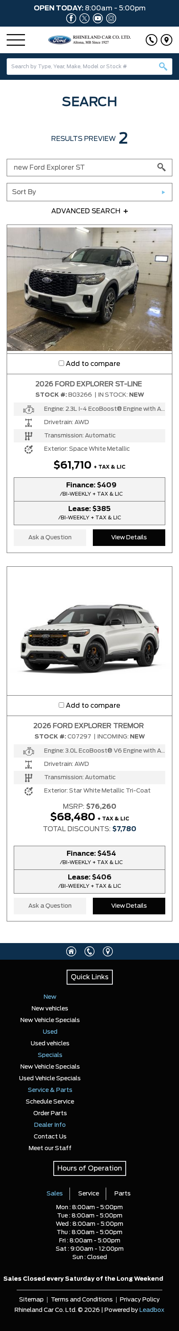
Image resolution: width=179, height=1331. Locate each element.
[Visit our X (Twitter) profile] (83, 18)
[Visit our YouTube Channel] (96, 18)
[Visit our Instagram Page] (109, 18)
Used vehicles (50, 1044)
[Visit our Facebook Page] (69, 18)
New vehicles (50, 1009)
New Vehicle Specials (50, 1020)
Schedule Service (50, 1102)
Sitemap (31, 1300)
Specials (50, 1055)
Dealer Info (50, 1125)
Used (50, 1032)
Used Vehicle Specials (50, 1079)
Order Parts (50, 1113)
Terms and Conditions (82, 1300)
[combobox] (89, 66)
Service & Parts (50, 1090)
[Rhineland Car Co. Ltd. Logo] (89, 40)
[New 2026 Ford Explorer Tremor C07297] (89, 630)
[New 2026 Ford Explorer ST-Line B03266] (89, 289)
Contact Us (50, 1137)
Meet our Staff (50, 1148)
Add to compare (93, 364)
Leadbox (151, 1310)
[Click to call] (151, 40)
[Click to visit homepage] (71, 951)
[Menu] (16, 40)
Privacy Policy (140, 1300)
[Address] (166, 40)
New (50, 997)
